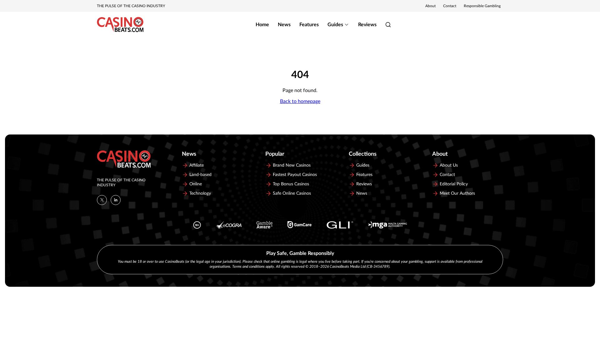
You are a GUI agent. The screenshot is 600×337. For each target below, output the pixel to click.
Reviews (367, 24)
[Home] (120, 24)
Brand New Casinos (292, 165)
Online (195, 184)
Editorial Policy (454, 184)
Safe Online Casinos (292, 193)
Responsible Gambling (482, 6)
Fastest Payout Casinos (295, 175)
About (430, 6)
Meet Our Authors (457, 193)
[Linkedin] (116, 200)
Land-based (200, 175)
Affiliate (196, 165)
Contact (449, 6)
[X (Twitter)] (102, 200)
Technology (200, 193)
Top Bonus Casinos (291, 184)
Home (262, 24)
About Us (449, 165)
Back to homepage (300, 101)
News (284, 24)
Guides (335, 24)
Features (309, 24)
